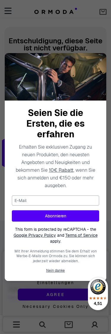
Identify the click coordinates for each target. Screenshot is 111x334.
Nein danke (55, 270)
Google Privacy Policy (35, 235)
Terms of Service (81, 235)
